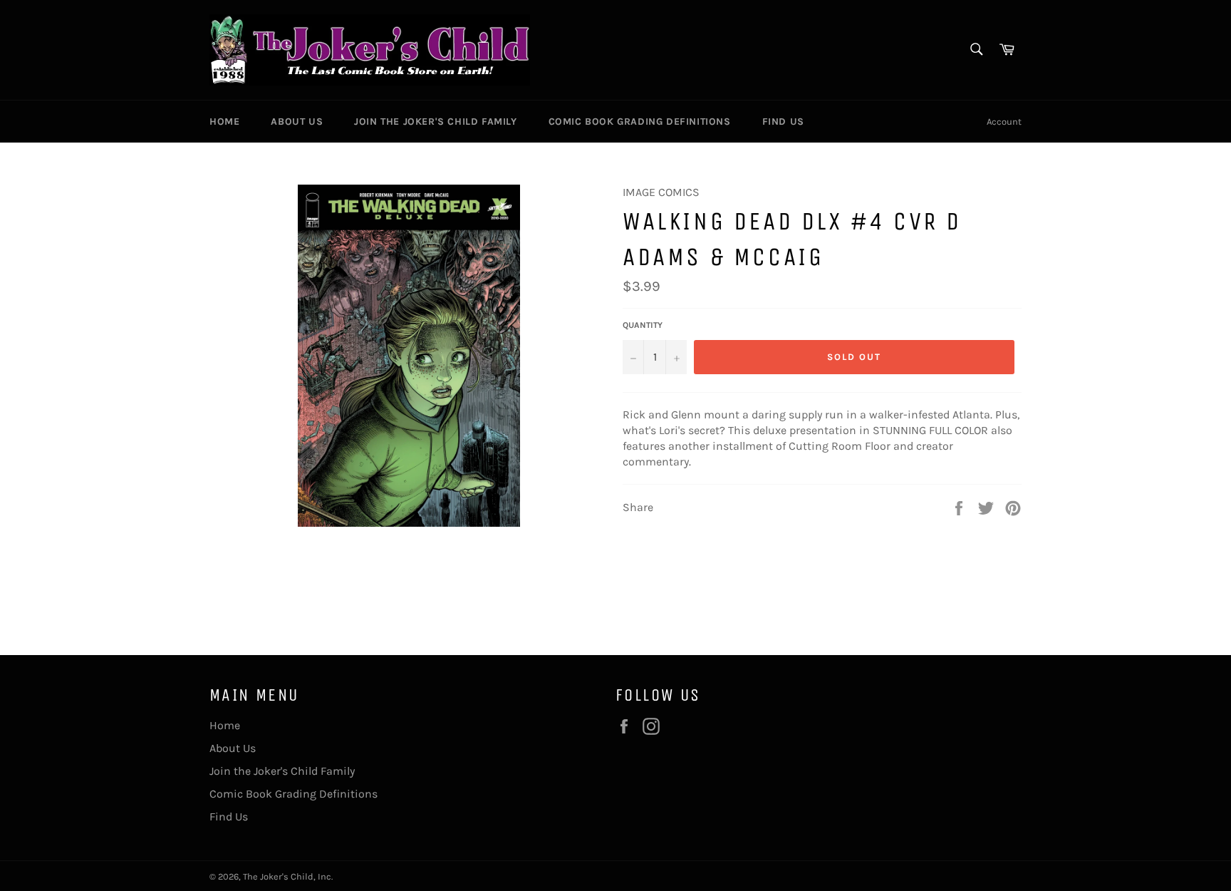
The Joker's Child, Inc (287, 876)
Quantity (643, 325)
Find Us (783, 121)
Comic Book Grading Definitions (640, 121)
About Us (297, 121)
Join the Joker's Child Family (435, 121)
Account (1004, 121)
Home (224, 121)
